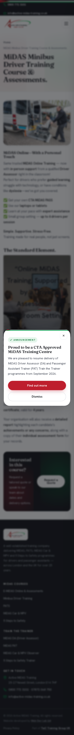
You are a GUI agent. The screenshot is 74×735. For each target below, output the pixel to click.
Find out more (37, 385)
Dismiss (37, 397)
